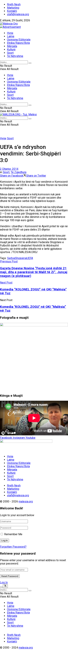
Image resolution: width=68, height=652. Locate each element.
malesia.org (26, 501)
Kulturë (11, 49)
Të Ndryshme (15, 56)
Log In (4, 582)
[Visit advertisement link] (10, 27)
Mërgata (12, 46)
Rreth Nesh (14, 4)
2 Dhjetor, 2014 (9, 169)
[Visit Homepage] (9, 23)
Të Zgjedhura (18, 172)
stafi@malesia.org (18, 14)
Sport (10, 52)
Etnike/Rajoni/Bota (18, 43)
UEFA (30, 258)
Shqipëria (21, 258)
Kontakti (12, 11)
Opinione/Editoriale (19, 39)
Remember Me (13, 534)
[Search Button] (30, 63)
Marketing (13, 7)
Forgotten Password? (13, 546)
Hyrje (10, 33)
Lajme (10, 36)
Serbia (11, 258)
